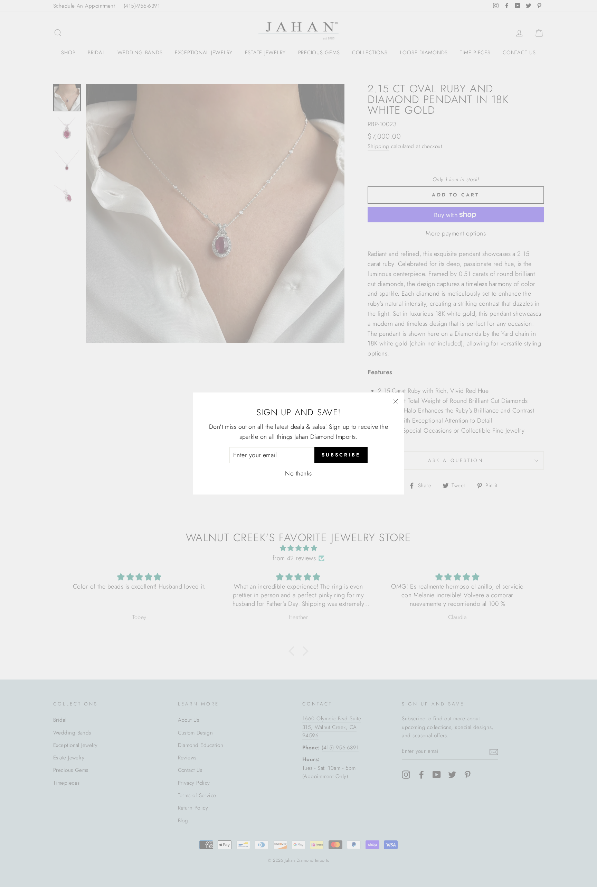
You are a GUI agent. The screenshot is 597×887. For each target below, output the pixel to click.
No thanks (298, 473)
